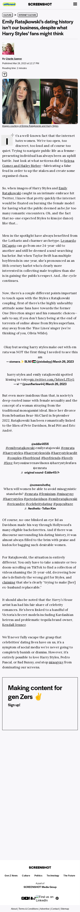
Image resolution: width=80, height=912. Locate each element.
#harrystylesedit (64, 453)
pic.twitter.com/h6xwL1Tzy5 (52, 379)
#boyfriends (50, 458)
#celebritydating (39, 504)
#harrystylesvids (37, 453)
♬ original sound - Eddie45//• (40, 472)
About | (14, 909)
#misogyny (65, 494)
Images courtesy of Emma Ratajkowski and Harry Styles (30, 126)
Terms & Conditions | (29, 909)
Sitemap (65, 909)
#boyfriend (31, 458)
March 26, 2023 (63, 361)
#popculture (63, 504)
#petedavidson (35, 499)
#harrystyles (13, 453)
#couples (14, 458)
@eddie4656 (40, 444)
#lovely (67, 458)
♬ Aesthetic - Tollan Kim (40, 508)
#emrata (67, 448)
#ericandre (16, 504)
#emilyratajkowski (20, 448)
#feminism (47, 494)
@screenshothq (40, 485)
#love (8, 463)
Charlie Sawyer (14, 58)
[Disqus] (40, 790)
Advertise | (45, 909)
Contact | (55, 909)
